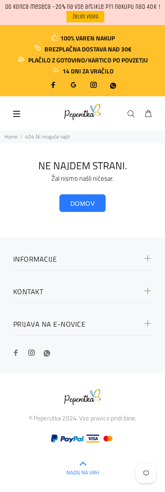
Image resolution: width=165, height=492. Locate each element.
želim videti (86, 16)
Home (11, 136)
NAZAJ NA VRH (82, 472)
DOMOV (82, 203)
